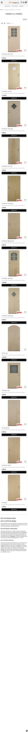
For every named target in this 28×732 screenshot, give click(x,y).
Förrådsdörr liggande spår (8, 241)
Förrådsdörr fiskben (6, 465)
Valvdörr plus (5, 353)
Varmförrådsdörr (6, 428)
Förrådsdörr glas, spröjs (7, 54)
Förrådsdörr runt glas (7, 91)
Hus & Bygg (7, 6)
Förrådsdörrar (12, 9)
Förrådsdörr (4, 502)
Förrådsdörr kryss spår (7, 166)
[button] (21, 2)
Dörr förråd (18, 9)
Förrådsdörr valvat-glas (7, 278)
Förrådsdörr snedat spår (7, 203)
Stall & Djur (15, 6)
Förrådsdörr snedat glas (7, 128)
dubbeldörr (13, 536)
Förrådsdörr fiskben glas (7, 315)
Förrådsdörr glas (6, 390)
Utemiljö (21, 6)
